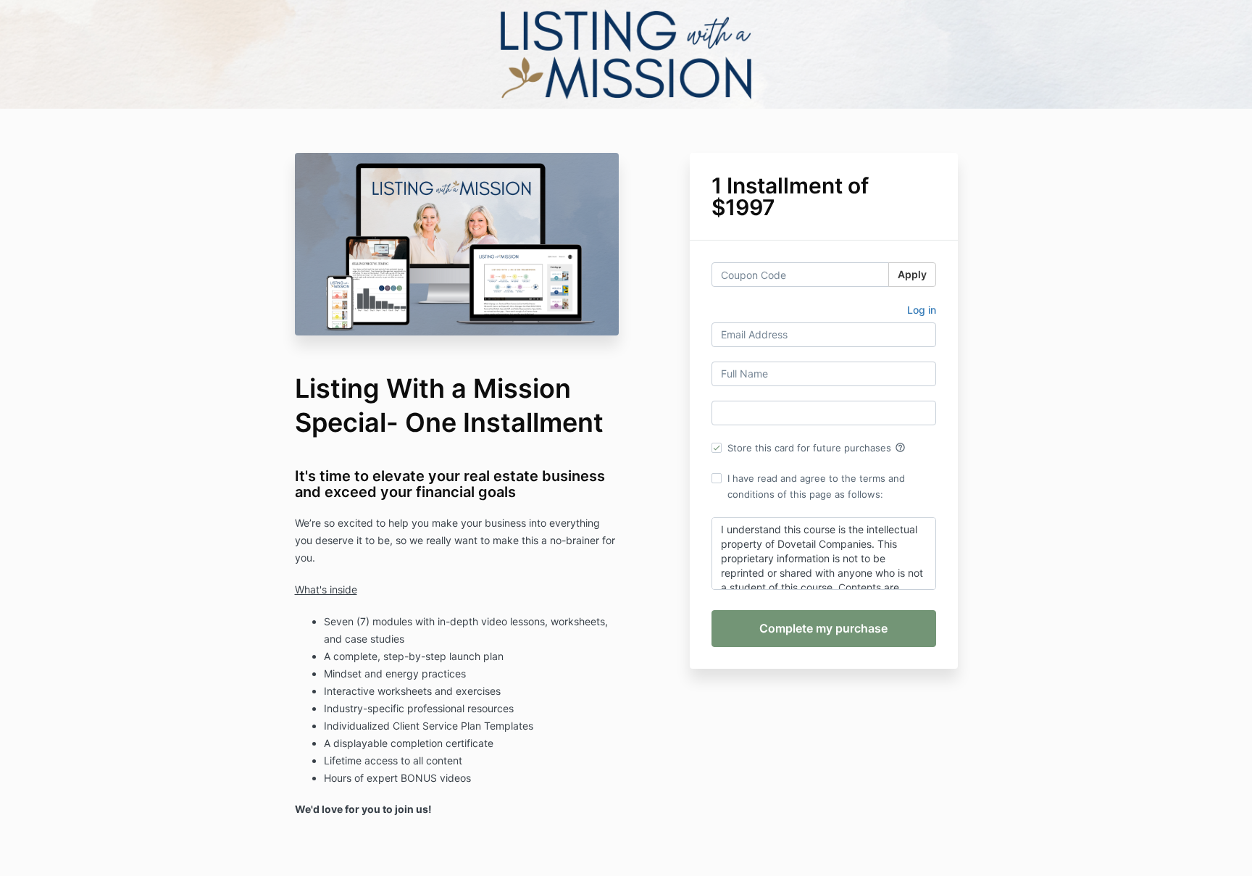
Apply (912, 274)
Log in (921, 310)
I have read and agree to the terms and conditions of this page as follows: (816, 486)
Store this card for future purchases (816, 448)
